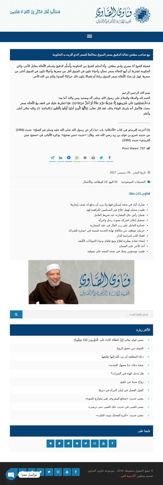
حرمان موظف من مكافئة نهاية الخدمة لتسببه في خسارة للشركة (107, 230)
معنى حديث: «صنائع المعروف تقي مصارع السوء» (114, 398)
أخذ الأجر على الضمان (132, 246)
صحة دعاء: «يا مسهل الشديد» (126, 365)
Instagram (95, 444)
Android (50, 444)
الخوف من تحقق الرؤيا (130, 348)
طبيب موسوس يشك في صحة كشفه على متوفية (116, 251)
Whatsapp (59, 444)
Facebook (112, 444)
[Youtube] (67, 472)
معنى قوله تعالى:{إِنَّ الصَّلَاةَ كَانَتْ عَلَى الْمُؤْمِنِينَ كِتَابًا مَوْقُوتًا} (109, 339)
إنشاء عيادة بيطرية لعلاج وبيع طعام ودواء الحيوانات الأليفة (111, 240)
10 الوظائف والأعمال (95, 181)
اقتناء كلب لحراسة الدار (131, 235)
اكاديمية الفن (128, 475)
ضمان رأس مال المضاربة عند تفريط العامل (119, 214)
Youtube (104, 444)
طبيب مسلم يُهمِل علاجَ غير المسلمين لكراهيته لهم (115, 209)
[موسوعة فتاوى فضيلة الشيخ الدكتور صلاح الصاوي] (123, 15)
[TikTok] (40, 472)
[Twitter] (49, 472)
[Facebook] (76, 472)
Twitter (86, 444)
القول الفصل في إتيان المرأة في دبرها (121, 390)
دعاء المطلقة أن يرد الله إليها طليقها (123, 356)
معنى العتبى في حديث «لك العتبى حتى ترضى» (116, 406)
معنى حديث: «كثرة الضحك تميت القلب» (120, 415)
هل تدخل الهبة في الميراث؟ (127, 373)
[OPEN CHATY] (11, 474)
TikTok (77, 444)
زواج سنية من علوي (132, 381)
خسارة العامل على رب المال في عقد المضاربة (117, 225)
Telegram (68, 444)
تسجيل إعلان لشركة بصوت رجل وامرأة (122, 220)
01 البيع (113, 181)
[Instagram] (58, 472)
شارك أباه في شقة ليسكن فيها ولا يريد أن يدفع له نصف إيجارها (108, 204)
